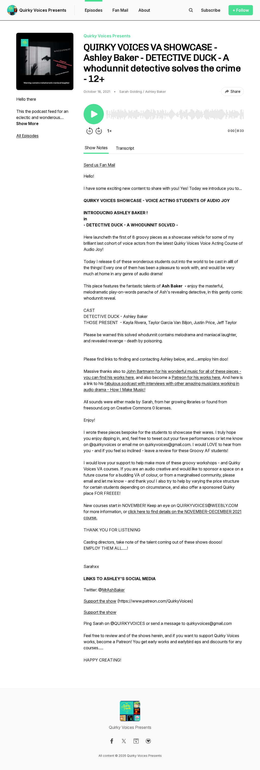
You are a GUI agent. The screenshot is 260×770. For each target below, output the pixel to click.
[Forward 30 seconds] (98, 130)
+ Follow (241, 10)
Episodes (93, 10)
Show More (27, 123)
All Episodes (27, 135)
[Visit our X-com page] (123, 741)
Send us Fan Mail (99, 164)
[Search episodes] (191, 10)
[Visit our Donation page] (148, 741)
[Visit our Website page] (136, 741)
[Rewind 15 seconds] (89, 130)
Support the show (100, 601)
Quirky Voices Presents (42, 10)
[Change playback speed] (109, 130)
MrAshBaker (113, 589)
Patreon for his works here (196, 377)
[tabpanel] (164, 415)
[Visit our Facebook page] (111, 741)
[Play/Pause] (94, 114)
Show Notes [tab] (96, 147)
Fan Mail (120, 10)
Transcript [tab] (125, 148)
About (144, 10)
